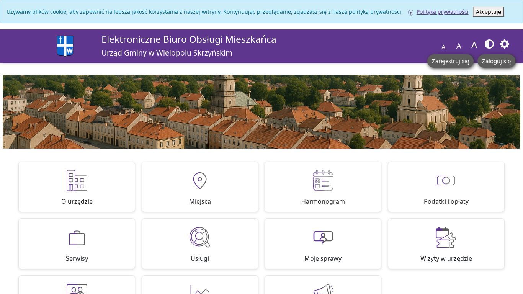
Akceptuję (488, 11)
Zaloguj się (496, 61)
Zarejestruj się (450, 61)
